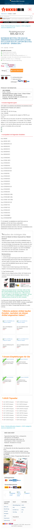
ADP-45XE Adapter (21, 419)
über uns (7, 3)
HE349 (19, 20)
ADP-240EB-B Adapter (22, 402)
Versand (27, 3)
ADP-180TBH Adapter (22, 413)
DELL (23, 509)
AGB (5, 516)
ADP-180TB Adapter (8, 404)
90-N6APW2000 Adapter (23, 406)
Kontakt (22, 1)
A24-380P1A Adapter (8, 402)
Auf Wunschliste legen (17, 77)
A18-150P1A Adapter (8, 415)
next (30, 495)
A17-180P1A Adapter (22, 410)
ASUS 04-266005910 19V (8, 27)
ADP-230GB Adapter (8, 419)
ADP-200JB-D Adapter (22, 408)
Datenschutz (7, 520)
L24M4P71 (2, 20)
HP (22, 512)
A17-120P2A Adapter (8, 410)
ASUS (23, 505)
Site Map (15, 512)
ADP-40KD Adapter (8, 406)
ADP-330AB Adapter (8, 413)
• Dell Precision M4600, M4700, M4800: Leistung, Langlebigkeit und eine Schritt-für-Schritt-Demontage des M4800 (17, 453)
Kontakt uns (16, 509)
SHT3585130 (8, 20)
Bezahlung (20, 3)
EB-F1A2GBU (15, 20)
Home (2, 26)
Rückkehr (13, 3)
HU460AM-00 (21, 18)
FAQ (14, 507)
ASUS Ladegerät (26, 26)
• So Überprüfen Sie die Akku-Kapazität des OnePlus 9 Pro (15, 300)
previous (5, 495)
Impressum (6, 518)
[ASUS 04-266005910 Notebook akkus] (17, 32)
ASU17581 (6, 47)
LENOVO (23, 507)
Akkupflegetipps (16, 505)
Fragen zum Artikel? (16, 79)
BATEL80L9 (15, 18)
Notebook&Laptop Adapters (13, 26)
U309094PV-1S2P (28, 18)
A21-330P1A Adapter (22, 404)
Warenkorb (4, 13)
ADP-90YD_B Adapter (22, 415)
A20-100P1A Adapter (8, 408)
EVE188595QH (25, 20)
